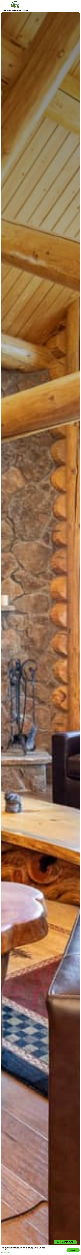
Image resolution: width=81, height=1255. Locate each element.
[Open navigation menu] (77, 6)
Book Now (73, 1250)
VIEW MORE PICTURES (67, 1242)
